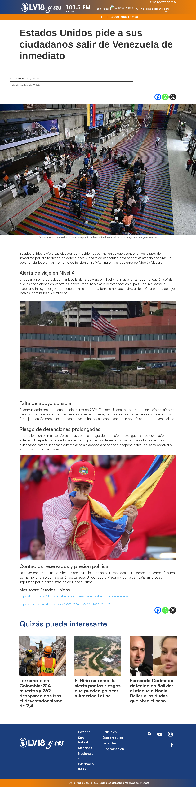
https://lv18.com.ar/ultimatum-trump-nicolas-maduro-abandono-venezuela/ (74, 596)
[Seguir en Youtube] (159, 734)
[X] (172, 97)
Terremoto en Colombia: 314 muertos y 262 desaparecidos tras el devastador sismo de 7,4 (41, 693)
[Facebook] (157, 97)
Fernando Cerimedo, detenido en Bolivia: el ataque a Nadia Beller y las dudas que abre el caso (152, 691)
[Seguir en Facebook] (171, 745)
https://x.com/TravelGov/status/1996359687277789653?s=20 (66, 604)
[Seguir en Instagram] (170, 734)
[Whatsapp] (165, 97)
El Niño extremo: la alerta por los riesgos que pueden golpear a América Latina (98, 688)
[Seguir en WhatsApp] (149, 734)
